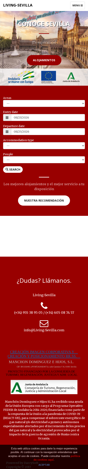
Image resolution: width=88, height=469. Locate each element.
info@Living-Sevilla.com (44, 330)
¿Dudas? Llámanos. (44, 280)
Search (14, 169)
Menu (78, 6)
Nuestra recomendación (44, 200)
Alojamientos (44, 60)
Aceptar (44, 465)
